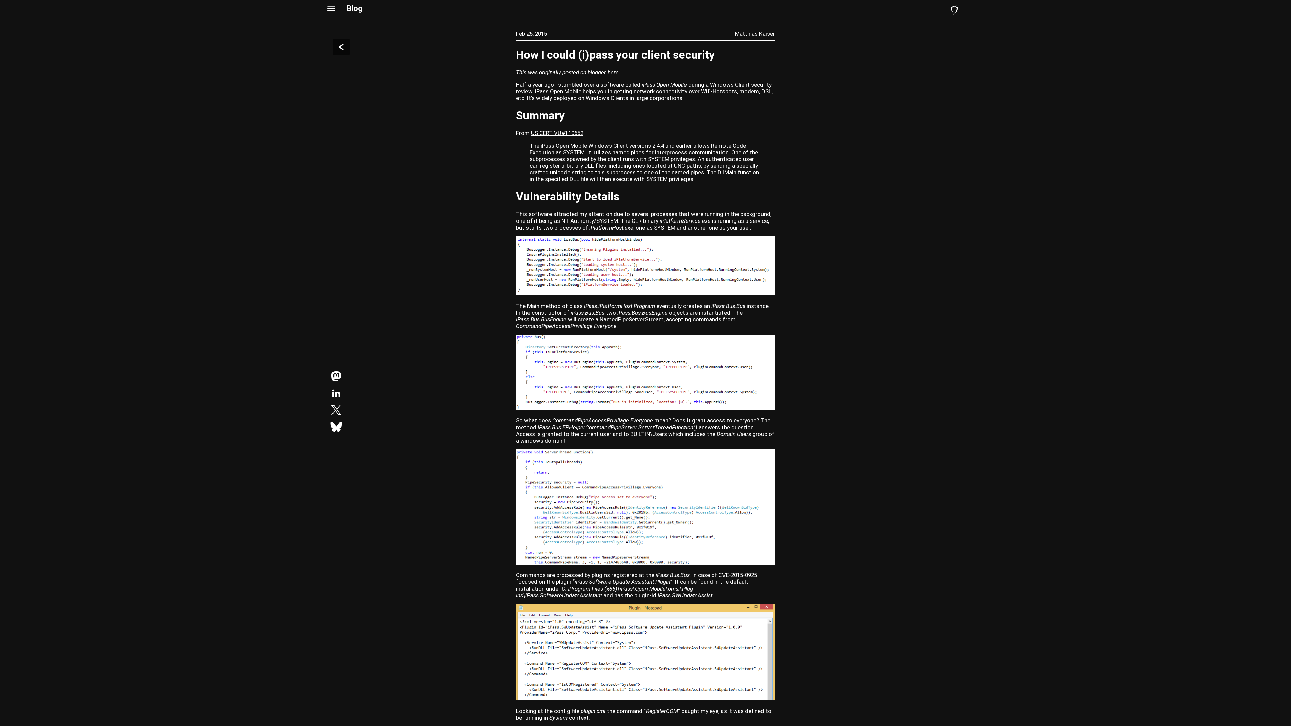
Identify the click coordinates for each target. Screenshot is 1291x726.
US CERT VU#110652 (557, 133)
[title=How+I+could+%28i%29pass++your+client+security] (336, 376)
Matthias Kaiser (755, 33)
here (613, 72)
